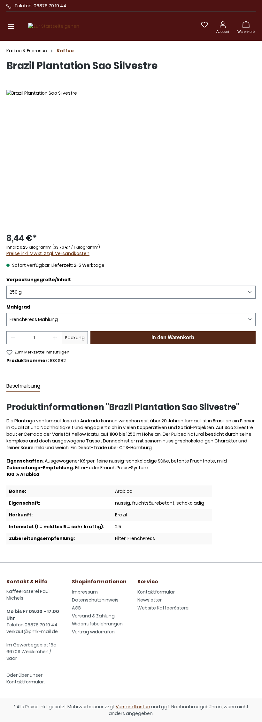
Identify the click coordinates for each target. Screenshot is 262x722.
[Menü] (11, 26)
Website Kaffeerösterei (163, 608)
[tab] (23, 386)
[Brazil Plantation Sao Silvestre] (130, 158)
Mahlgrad (18, 307)
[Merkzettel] (204, 24)
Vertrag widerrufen (93, 632)
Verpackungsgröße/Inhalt (38, 279)
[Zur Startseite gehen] (54, 26)
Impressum (85, 592)
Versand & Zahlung (93, 616)
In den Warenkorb (172, 337)
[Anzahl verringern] (13, 337)
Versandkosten (133, 707)
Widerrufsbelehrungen (97, 624)
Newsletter (149, 600)
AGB (76, 608)
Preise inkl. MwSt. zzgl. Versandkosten (47, 253)
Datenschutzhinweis (95, 600)
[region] (131, 158)
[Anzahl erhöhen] (55, 337)
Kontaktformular (25, 682)
